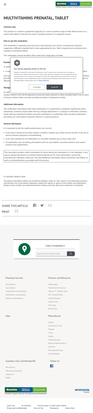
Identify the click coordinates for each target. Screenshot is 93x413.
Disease (51, 329)
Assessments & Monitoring (16, 291)
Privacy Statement (44, 80)
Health (50, 336)
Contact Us (10, 374)
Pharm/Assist (54, 316)
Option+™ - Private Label (57, 291)
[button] (34, 205)
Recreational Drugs (55, 350)
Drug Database (54, 354)
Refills (8, 378)
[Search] (71, 253)
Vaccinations (10, 288)
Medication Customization (16, 295)
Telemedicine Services (57, 288)
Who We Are (10, 367)
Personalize (37, 87)
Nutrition (51, 347)
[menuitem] (51, 365)
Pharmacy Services (14, 278)
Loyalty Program (54, 298)
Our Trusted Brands (55, 295)
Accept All (54, 87)
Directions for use (55, 326)
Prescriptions (11, 284)
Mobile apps (53, 284)
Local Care (11, 405)
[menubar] (51, 366)
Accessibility (26, 405)
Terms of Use (38, 408)
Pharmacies (54, 408)
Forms (50, 333)
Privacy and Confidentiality (17, 408)
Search (51, 322)
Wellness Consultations (14, 298)
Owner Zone (70, 408)
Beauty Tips (52, 309)
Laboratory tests (54, 340)
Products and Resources (59, 278)
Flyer (8, 316)
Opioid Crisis (53, 302)
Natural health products (57, 343)
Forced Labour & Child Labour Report (52, 405)
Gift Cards (52, 305)
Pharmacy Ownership (14, 371)
